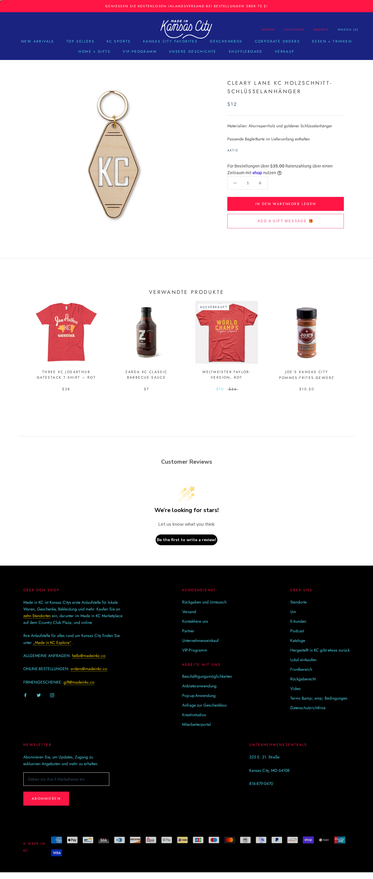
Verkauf (285, 51)
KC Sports (119, 41)
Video (295, 688)
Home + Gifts (94, 51)
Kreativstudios (194, 715)
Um (293, 612)
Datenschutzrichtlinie (308, 708)
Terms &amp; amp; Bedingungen (318, 698)
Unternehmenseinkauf (200, 640)
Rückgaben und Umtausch (204, 602)
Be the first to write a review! (186, 540)
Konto (268, 29)
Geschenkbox (226, 41)
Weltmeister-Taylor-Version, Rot (226, 374)
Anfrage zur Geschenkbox (204, 705)
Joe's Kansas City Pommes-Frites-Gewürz (307, 374)
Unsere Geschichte (193, 51)
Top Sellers (80, 41)
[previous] (18, 340)
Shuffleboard (246, 51)
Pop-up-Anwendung (199, 695)
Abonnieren (46, 798)
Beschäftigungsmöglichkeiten (207, 676)
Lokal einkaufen (303, 660)
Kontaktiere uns (195, 621)
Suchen (321, 29)
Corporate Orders (277, 41)
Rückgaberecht (303, 679)
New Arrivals (37, 41)
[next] (354, 340)
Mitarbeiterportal (196, 724)
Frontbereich (301, 669)
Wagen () (348, 29)
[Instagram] (52, 694)
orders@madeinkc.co (89, 669)
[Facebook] (244, 149)
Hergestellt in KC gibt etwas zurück (320, 650)
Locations (293, 29)
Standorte (298, 602)
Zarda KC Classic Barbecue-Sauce (146, 374)
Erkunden (298, 621)
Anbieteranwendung (199, 686)
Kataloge (297, 640)
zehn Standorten (37, 616)
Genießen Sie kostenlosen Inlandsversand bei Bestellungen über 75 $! (186, 6)
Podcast (297, 631)
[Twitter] (251, 149)
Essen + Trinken (332, 41)
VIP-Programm (140, 51)
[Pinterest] (259, 149)
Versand (189, 612)
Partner (188, 631)
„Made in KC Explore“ (52, 642)
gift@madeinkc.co (79, 682)
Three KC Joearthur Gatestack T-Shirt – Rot (66, 374)
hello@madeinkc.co (88, 656)
